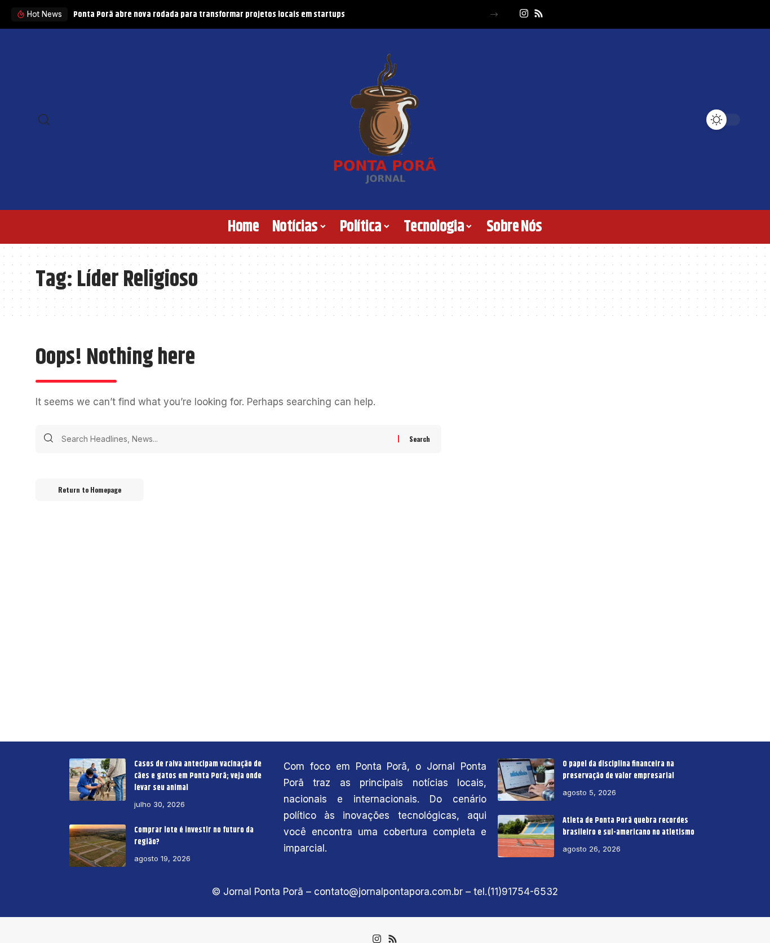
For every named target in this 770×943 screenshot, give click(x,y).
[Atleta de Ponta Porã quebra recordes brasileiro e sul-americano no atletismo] (526, 836)
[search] (114, 119)
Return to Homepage (89, 489)
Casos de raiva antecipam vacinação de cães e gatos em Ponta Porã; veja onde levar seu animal (198, 776)
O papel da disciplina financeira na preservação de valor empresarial (618, 770)
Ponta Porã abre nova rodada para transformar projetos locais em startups (209, 14)
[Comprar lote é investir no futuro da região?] (97, 845)
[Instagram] (524, 14)
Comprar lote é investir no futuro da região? (194, 836)
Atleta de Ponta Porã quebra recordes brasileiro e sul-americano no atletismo (628, 826)
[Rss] (538, 14)
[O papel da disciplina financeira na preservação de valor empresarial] (526, 779)
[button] (494, 14)
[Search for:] (225, 439)
